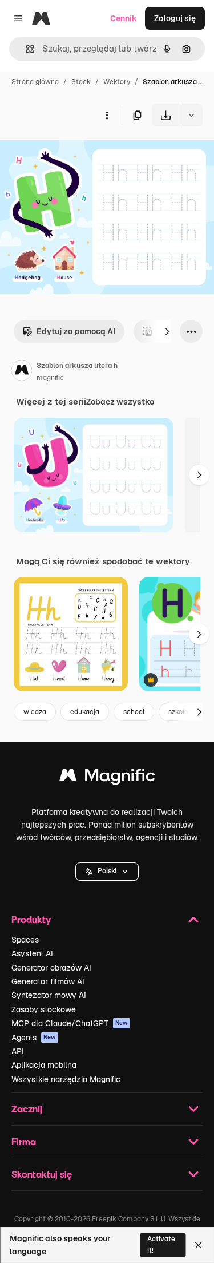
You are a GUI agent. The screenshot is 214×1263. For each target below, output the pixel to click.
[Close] (198, 1245)
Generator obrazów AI (51, 968)
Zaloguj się (175, 18)
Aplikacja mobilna (43, 1065)
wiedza (34, 711)
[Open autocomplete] (25, 49)
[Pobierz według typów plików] (191, 115)
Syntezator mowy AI (48, 995)
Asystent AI (32, 953)
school (133, 711)
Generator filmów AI (47, 981)
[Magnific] (107, 778)
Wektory (116, 81)
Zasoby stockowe (43, 1009)
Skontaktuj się (41, 1174)
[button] (107, 871)
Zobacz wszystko (120, 402)
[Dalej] (167, 331)
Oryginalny (78, 153)
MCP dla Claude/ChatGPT (69, 1023)
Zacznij (26, 1109)
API (17, 1051)
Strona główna (35, 81)
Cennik (123, 18)
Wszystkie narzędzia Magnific (65, 1079)
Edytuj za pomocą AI (76, 331)
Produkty (31, 919)
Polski (107, 871)
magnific (50, 377)
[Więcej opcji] (106, 115)
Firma (23, 1141)
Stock (81, 81)
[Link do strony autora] (21, 372)
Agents (33, 1037)
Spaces (25, 940)
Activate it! (161, 1244)
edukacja (84, 711)
